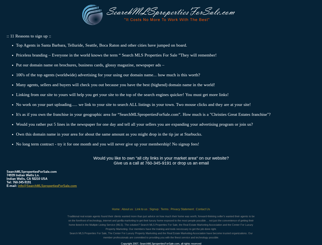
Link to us (141, 209)
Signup (154, 209)
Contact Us (203, 209)
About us (127, 209)
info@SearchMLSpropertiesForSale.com (47, 186)
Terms (165, 209)
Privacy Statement (182, 209)
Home (116, 209)
